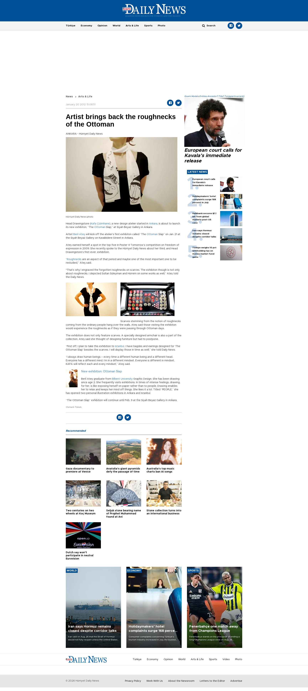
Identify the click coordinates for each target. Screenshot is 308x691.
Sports (148, 25)
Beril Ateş (79, 234)
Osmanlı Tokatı (73, 407)
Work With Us (154, 681)
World (116, 25)
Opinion (102, 25)
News (69, 96)
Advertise (236, 681)
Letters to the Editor (212, 681)
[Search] (203, 25)
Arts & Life (132, 25)
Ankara (153, 223)
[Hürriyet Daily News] (154, 10)
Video (226, 659)
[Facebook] (231, 25)
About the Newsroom (181, 681)
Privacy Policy (133, 681)
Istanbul (119, 346)
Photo (161, 25)
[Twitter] (239, 25)
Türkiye (70, 25)
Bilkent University (122, 379)
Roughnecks (74, 259)
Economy (86, 25)
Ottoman (99, 227)
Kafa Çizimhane (100, 223)
